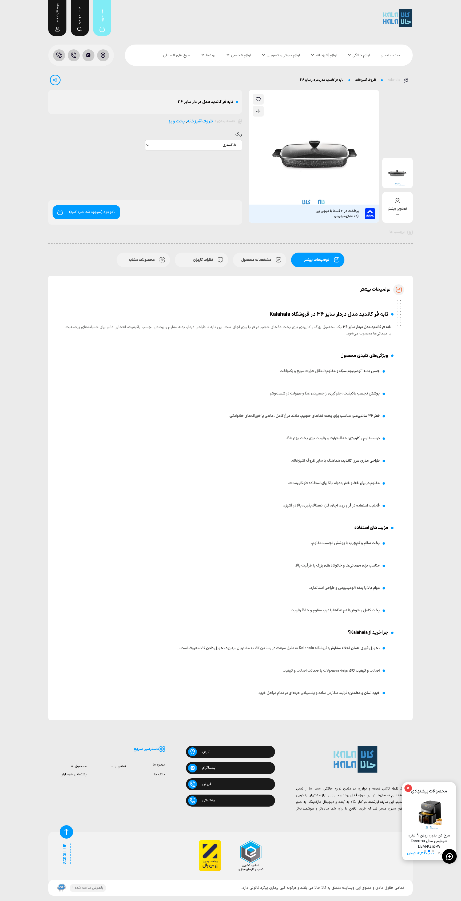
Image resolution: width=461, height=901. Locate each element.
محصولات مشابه (142, 260)
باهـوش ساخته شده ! (88, 888)
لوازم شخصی (241, 55)
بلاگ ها (159, 774)
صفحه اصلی (390, 55)
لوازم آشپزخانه (326, 55)
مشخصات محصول (256, 260)
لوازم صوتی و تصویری (283, 55)
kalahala (394, 80)
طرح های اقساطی (176, 55)
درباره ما (159, 764)
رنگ (238, 134)
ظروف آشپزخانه (365, 80)
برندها (210, 55)
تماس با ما (118, 766)
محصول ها (78, 766)
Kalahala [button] (306, 648)
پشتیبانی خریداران (74, 774)
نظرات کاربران (203, 260)
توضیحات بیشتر (316, 260)
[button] (433, 851)
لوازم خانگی (361, 55)
